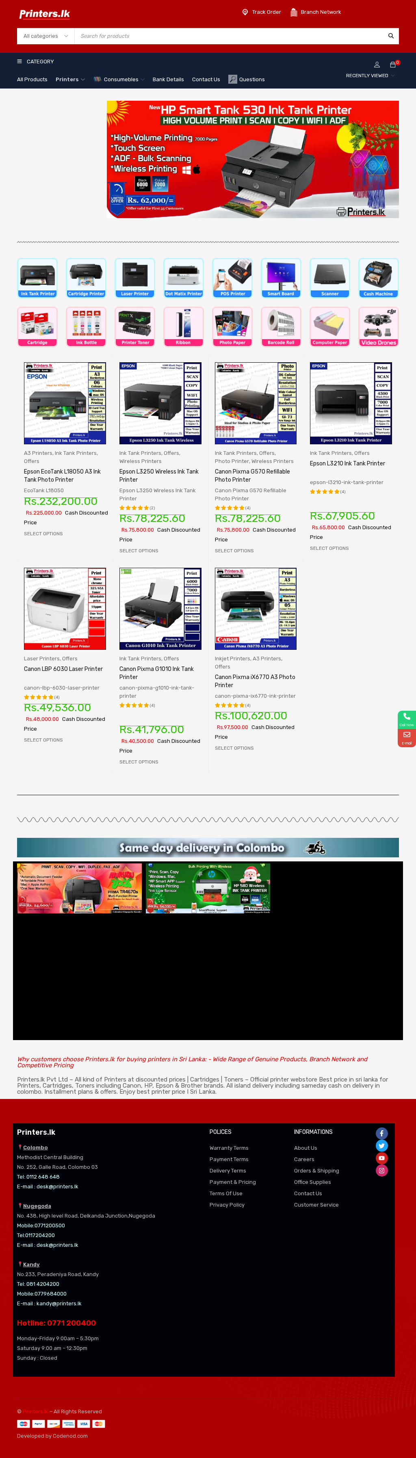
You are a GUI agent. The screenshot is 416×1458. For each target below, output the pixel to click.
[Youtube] (382, 1158)
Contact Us (308, 1193)
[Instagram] (382, 1170)
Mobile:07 (29, 1225)
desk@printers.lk (57, 1186)
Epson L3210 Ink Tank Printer (347, 463)
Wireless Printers (140, 461)
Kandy (31, 1264)
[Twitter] (382, 1146)
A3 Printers (38, 453)
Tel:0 (22, 1235)
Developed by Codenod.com (52, 1436)
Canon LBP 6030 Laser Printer (63, 669)
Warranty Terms (229, 1148)
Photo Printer (232, 461)
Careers (304, 1159)
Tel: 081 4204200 (38, 1284)
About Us (305, 1148)
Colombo (35, 1147)
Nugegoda (37, 1206)
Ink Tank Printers (76, 453)
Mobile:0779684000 (42, 1294)
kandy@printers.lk (59, 1303)
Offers (31, 461)
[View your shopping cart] (393, 65)
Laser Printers (42, 658)
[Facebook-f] (382, 1133)
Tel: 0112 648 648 (38, 1177)
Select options (43, 533)
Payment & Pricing (233, 1182)
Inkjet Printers (232, 658)
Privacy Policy (227, 1205)
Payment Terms (229, 1159)
